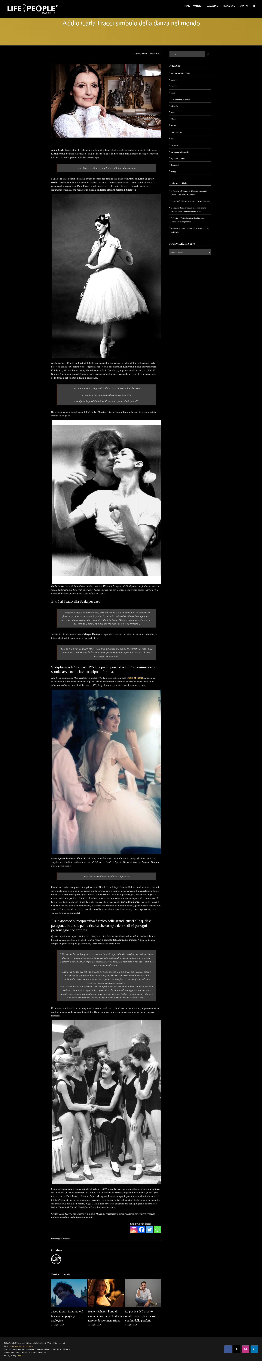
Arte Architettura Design (180, 73)
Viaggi (173, 171)
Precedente (141, 53)
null (172, 138)
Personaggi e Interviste (61, 1238)
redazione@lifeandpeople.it (21, 1346)
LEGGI (20, 1355)
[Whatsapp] (157, 1229)
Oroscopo (174, 145)
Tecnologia (175, 165)
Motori (173, 119)
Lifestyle (174, 106)
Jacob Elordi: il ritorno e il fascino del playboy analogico (67, 1316)
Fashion (174, 86)
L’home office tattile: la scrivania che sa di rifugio (190, 201)
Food (173, 93)
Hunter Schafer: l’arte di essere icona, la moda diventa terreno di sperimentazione (106, 1316)
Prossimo (154, 53)
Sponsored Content (178, 158)
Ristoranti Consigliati (181, 99)
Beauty (173, 79)
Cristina (56, 1250)
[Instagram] (134, 1229)
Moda (173, 112)
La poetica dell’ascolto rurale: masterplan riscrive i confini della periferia (141, 1316)
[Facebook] (141, 1229)
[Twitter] (149, 1229)
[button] (254, 5)
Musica (173, 125)
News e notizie (176, 132)
